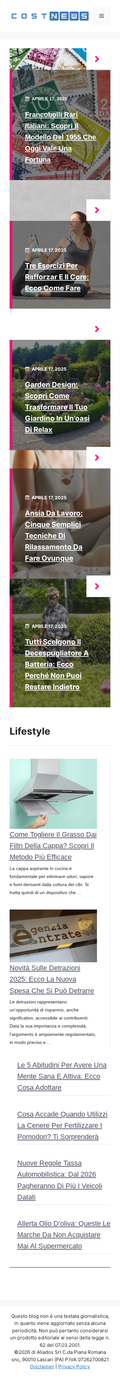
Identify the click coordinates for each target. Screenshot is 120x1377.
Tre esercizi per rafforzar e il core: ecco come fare (57, 276)
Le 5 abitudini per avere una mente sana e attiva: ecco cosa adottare (62, 1076)
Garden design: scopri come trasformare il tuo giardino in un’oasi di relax (57, 407)
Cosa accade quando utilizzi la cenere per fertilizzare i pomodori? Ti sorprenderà (62, 1125)
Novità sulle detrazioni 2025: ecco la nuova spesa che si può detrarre (52, 979)
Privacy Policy (74, 1366)
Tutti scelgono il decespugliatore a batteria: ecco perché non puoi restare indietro (57, 664)
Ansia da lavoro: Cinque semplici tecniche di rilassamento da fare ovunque (54, 536)
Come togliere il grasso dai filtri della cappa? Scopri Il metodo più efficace (53, 845)
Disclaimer (42, 1366)
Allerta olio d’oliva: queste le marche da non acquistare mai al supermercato (63, 1234)
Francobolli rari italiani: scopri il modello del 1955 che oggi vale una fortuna (60, 137)
